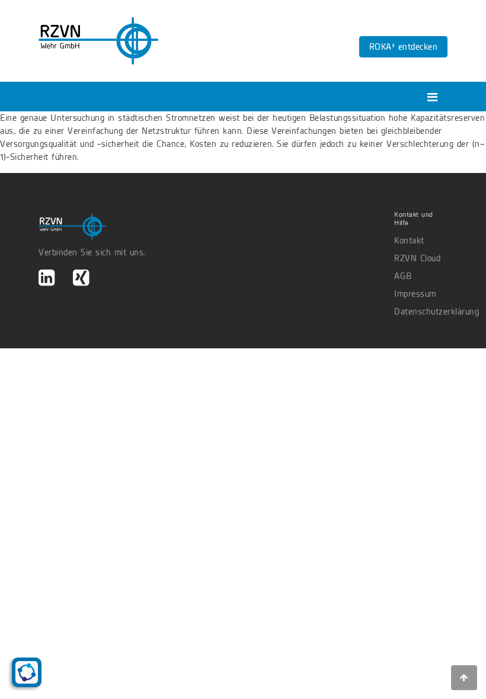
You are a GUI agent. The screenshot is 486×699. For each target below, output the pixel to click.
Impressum (415, 293)
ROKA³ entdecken (403, 46)
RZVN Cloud (417, 258)
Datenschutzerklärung (420, 311)
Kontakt (409, 240)
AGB (403, 276)
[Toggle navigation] (432, 97)
